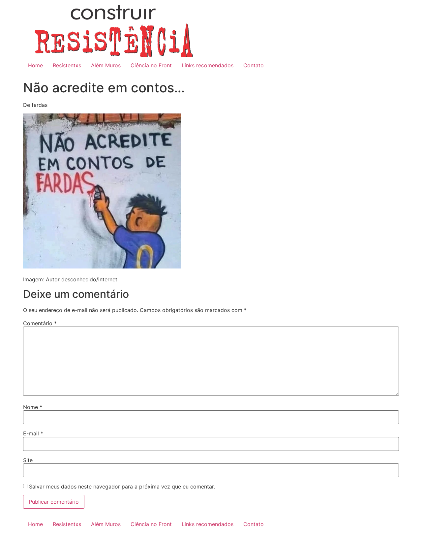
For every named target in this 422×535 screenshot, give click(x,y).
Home (35, 65)
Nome (32, 407)
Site (28, 460)
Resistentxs (67, 65)
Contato (253, 65)
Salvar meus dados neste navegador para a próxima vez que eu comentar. (122, 486)
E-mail (33, 433)
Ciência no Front (151, 65)
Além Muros (106, 65)
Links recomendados (207, 65)
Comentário (40, 323)
